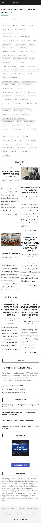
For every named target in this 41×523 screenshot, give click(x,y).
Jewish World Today (22, 99)
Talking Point (7, 144)
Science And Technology (11, 133)
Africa (14, 25)
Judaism (26, 107)
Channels (22, 48)
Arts (32, 36)
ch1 (4, 48)
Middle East (21, 118)
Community (23, 51)
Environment (20, 62)
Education (6, 59)
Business (32, 44)
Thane (28, 144)
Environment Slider (9, 66)
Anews (31, 25)
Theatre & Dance (23, 147)
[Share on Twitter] (10, 214)
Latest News (7, 111)
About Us (6, 25)
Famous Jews (32, 66)
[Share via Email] (16, 214)
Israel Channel (8, 88)
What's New (6, 155)
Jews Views (6, 103)
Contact (8, 514)
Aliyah (23, 25)
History (5, 85)
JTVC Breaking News (30, 103)
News (19, 122)
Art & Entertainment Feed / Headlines (15, 36)
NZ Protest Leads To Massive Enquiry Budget (30, 190)
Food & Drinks (32, 70)
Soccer (5, 136)
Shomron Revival (29, 133)
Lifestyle (6, 114)
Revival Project (31, 129)
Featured (21, 70)
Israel (28, 85)
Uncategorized (25, 151)
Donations (32, 514)
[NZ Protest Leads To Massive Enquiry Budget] (30, 173)
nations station (8, 122)
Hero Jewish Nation (29, 81)
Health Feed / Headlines (10, 77)
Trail (34, 147)
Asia (4, 40)
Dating (33, 51)
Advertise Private (20, 514)
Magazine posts (8, 118)
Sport (27, 136)
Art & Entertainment (9, 33)
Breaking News (7, 44)
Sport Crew (6, 140)
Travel (5, 151)
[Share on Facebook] (8, 214)
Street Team (18, 140)
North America (29, 122)
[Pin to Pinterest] (13, 214)
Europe (21, 66)
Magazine (25, 114)
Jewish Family (20, 96)
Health (13, 74)
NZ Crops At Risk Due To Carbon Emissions (10, 174)
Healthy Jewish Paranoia (11, 81)
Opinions (6, 125)
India (20, 85)
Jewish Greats (7, 99)
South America (16, 136)
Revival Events (17, 129)
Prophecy (6, 129)
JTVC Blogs (16, 103)
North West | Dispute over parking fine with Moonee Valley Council (10, 309)
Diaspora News (23, 55)
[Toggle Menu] (3, 2)
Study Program (30, 140)
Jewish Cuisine (7, 96)
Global (5, 74)
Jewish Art (19, 92)
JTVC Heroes (6, 107)
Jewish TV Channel (20, 2)
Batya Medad (25, 40)
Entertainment (7, 62)
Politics (25, 125)
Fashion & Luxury (8, 70)
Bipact (35, 40)
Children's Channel (9, 51)
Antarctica (6, 29)
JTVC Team (8, 180)
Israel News (20, 88)
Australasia (13, 40)
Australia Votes (11, 253)
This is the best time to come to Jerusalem (18, 420)
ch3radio (12, 48)
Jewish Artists (31, 92)
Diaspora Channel (9, 55)
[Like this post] (6, 214)
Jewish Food (32, 96)
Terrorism (18, 144)
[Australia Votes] (11, 239)
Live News (15, 114)
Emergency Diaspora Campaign (23, 59)
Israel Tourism (8, 92)
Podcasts (15, 125)
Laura (28, 111)
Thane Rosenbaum (8, 147)
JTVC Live (17, 107)
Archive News (18, 29)
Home (3, 19)
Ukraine (13, 151)
